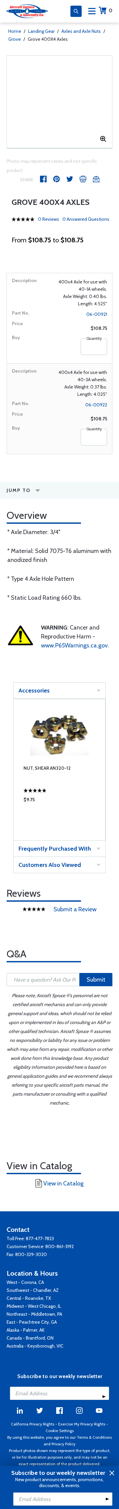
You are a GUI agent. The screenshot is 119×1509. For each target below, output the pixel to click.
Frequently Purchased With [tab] (55, 848)
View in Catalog (63, 1183)
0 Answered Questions (85, 219)
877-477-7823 (40, 1238)
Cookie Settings (60, 1430)
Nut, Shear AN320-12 (47, 768)
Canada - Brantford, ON (30, 1338)
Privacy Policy (63, 1443)
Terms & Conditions (94, 1437)
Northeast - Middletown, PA (34, 1314)
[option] (59, 770)
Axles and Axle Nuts (81, 31)
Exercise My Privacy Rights (81, 1423)
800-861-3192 (59, 1246)
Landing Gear (41, 31)
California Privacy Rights (32, 1423)
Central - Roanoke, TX (29, 1298)
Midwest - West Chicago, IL (34, 1306)
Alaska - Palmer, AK (26, 1330)
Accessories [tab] (34, 690)
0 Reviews (48, 219)
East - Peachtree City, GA (32, 1322)
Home (14, 31)
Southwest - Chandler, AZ (33, 1290)
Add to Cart (48, 819)
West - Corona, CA (25, 1282)
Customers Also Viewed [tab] (50, 865)
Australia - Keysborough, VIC (35, 1346)
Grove (14, 39)
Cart (110, 10)
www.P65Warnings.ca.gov (74, 645)
